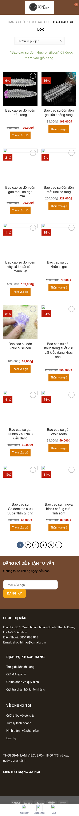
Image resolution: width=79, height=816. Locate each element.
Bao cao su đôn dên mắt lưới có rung (59, 189)
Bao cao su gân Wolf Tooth (58, 431)
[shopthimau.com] (39, 7)
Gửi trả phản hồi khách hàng (25, 689)
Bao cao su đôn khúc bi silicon (20, 346)
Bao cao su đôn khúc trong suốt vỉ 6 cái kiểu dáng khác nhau (58, 350)
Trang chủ (15, 22)
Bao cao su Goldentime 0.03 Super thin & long (20, 508)
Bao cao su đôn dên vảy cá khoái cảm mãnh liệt (20, 266)
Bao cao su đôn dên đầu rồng (20, 112)
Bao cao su (39, 22)
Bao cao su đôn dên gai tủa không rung (59, 112)
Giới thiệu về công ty (20, 715)
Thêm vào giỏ (20, 135)
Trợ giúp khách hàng (20, 666)
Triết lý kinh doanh (18, 723)
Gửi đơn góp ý (16, 674)
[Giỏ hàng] (74, 7)
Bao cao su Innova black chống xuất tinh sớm (59, 508)
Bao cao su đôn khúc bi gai (58, 264)
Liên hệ (11, 738)
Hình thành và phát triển (22, 730)
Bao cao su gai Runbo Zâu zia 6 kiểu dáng (20, 434)
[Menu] (5, 7)
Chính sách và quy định (22, 681)
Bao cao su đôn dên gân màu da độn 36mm (20, 192)
